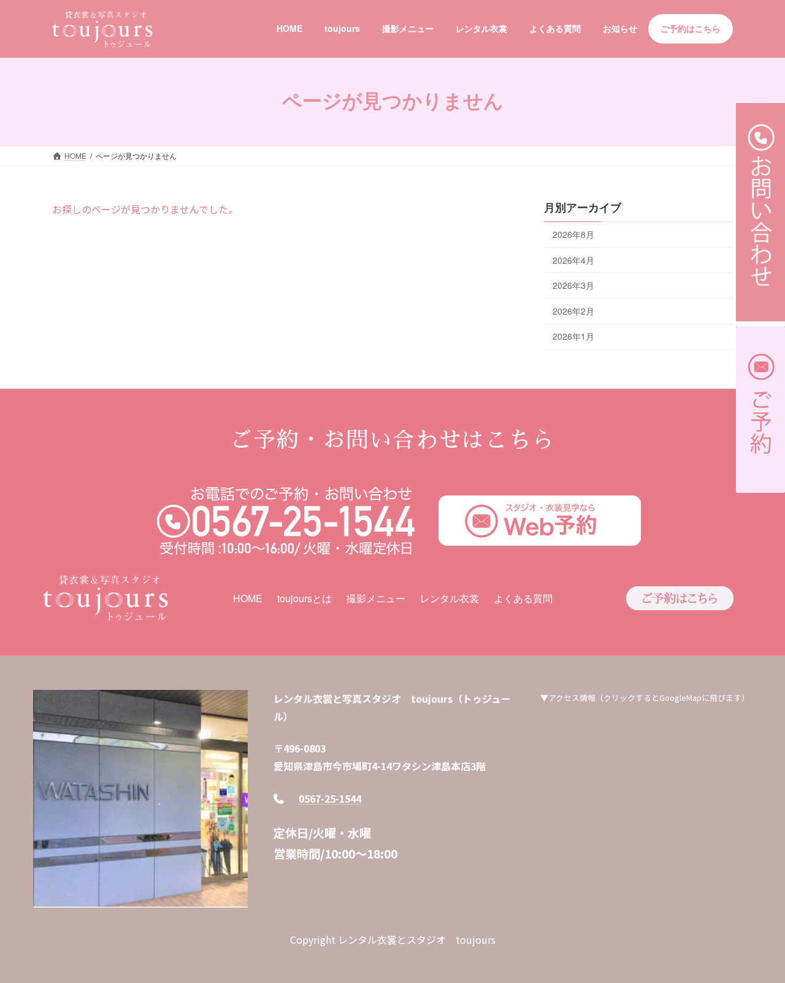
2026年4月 (573, 259)
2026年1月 (573, 336)
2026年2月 (573, 310)
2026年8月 (573, 234)
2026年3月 (573, 285)
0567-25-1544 (330, 798)
